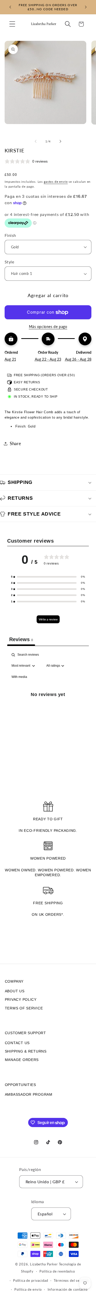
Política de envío (27, 1289)
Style (9, 262)
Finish (10, 235)
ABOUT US (15, 991)
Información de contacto (68, 1289)
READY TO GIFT (48, 819)
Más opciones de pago (48, 326)
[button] (12, 24)
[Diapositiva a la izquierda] (35, 141)
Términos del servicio (71, 1280)
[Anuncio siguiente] (85, 7)
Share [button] (15, 443)
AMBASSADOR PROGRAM (28, 1094)
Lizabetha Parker (44, 1264)
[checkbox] (19, 677)
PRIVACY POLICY (21, 999)
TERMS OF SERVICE (24, 1008)
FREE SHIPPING (48, 903)
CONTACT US (17, 1043)
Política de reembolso (57, 1271)
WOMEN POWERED (48, 858)
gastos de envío (56, 182)
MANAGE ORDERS (22, 1060)
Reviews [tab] (21, 639)
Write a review (48, 619)
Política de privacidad (30, 1280)
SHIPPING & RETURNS (26, 1051)
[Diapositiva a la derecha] (60, 141)
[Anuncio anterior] (10, 7)
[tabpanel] (48, 700)
